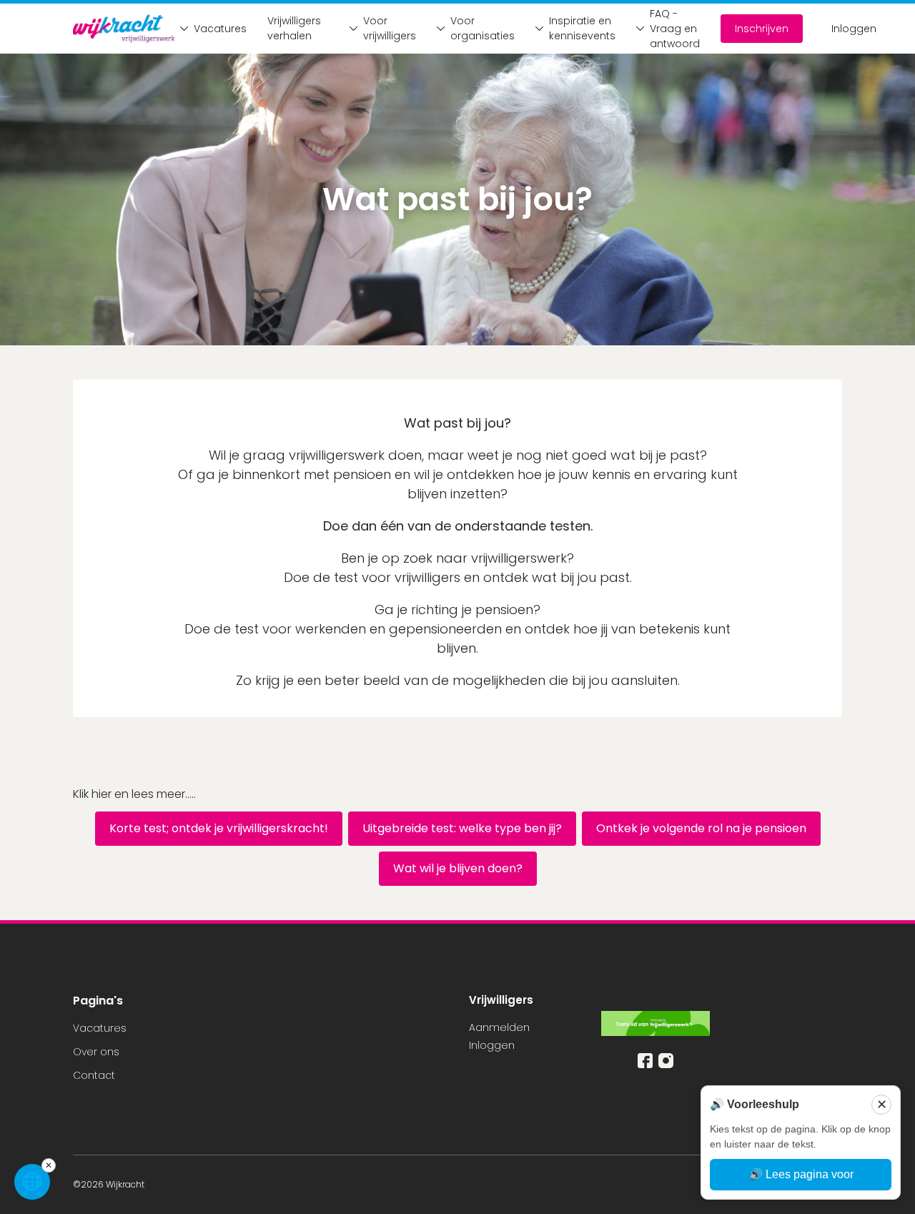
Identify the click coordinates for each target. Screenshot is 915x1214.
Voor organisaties (478, 28)
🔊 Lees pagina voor (801, 1174)
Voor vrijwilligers (385, 28)
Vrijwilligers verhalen (294, 28)
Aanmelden (499, 1027)
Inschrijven (761, 28)
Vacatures (216, 28)
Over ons (96, 1052)
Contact (94, 1075)
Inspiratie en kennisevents (578, 28)
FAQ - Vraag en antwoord (671, 28)
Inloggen (853, 28)
